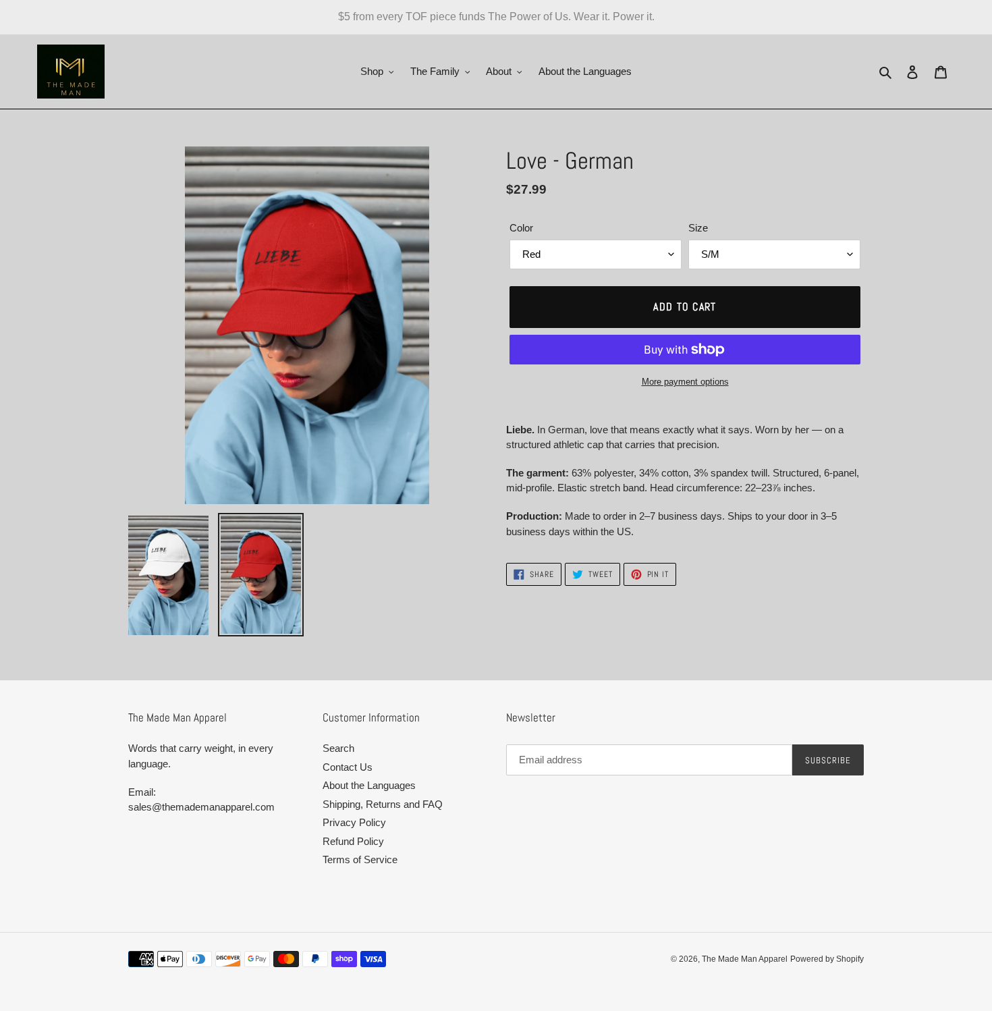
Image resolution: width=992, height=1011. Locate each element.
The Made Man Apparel (745, 959)
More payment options (685, 382)
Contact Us (348, 767)
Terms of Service (360, 859)
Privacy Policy (354, 822)
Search (338, 748)
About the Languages (369, 785)
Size (698, 228)
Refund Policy (353, 841)
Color (521, 228)
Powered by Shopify (827, 959)
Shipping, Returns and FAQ (383, 804)
